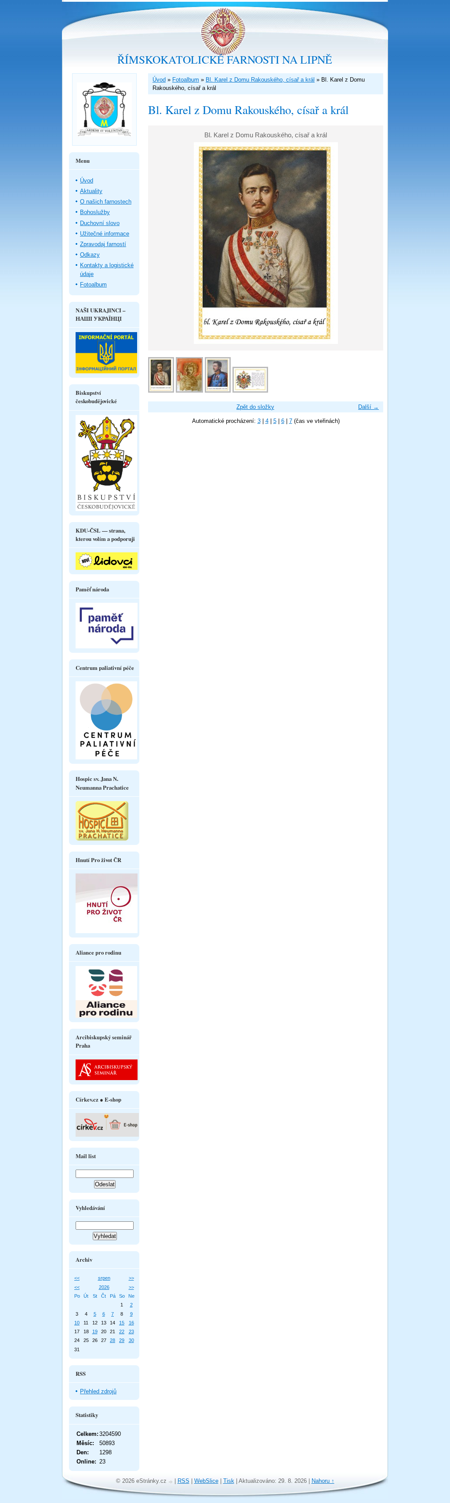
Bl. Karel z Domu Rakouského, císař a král (260, 79)
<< (77, 1278)
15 (121, 1322)
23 (131, 1331)
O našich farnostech (105, 201)
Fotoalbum (185, 79)
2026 (104, 1287)
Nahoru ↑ (323, 1481)
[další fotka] (369, 243)
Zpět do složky (255, 407)
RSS (183, 1481)
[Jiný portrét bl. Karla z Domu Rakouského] (218, 390)
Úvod (159, 79)
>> (131, 1278)
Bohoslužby (95, 212)
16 (131, 1322)
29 (121, 1340)
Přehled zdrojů (98, 1391)
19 (95, 1331)
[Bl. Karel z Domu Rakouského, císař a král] (161, 390)
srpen (104, 1278)
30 (131, 1340)
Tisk (228, 1481)
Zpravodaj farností (103, 244)
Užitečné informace (104, 233)
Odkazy (90, 254)
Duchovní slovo (100, 223)
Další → (368, 407)
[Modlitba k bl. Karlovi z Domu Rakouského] (250, 390)
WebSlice (206, 1481)
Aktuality (91, 191)
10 (77, 1322)
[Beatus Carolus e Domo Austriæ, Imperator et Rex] (189, 390)
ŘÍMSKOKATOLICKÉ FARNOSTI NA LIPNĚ (224, 59)
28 (112, 1340)
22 (121, 1331)
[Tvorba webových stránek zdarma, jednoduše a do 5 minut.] (171, 1482)
